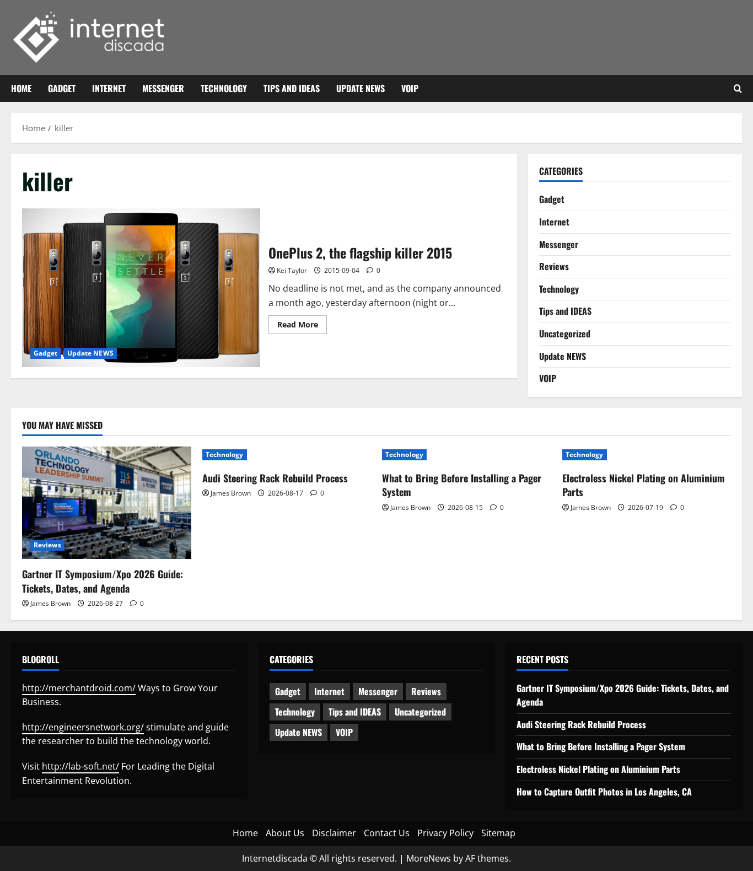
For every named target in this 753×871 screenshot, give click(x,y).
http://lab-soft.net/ (80, 766)
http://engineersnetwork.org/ (83, 727)
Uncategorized (564, 333)
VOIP (409, 88)
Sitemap (498, 833)
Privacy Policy (445, 833)
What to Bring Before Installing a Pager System (461, 485)
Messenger (163, 88)
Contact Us (387, 833)
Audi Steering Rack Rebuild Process (275, 478)
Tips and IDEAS (291, 88)
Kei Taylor (292, 270)
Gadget (62, 88)
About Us (285, 833)
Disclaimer (334, 833)
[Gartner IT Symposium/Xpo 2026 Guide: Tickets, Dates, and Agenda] (106, 503)
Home (21, 88)
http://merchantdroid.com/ (79, 688)
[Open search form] (738, 88)
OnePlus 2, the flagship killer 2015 (141, 287)
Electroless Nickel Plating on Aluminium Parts (643, 485)
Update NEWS (360, 88)
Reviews (554, 266)
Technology (224, 88)
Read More (302, 326)
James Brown (50, 603)
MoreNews (428, 858)
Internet (109, 88)
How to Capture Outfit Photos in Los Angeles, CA (604, 791)
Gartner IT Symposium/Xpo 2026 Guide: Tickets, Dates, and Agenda (102, 581)
